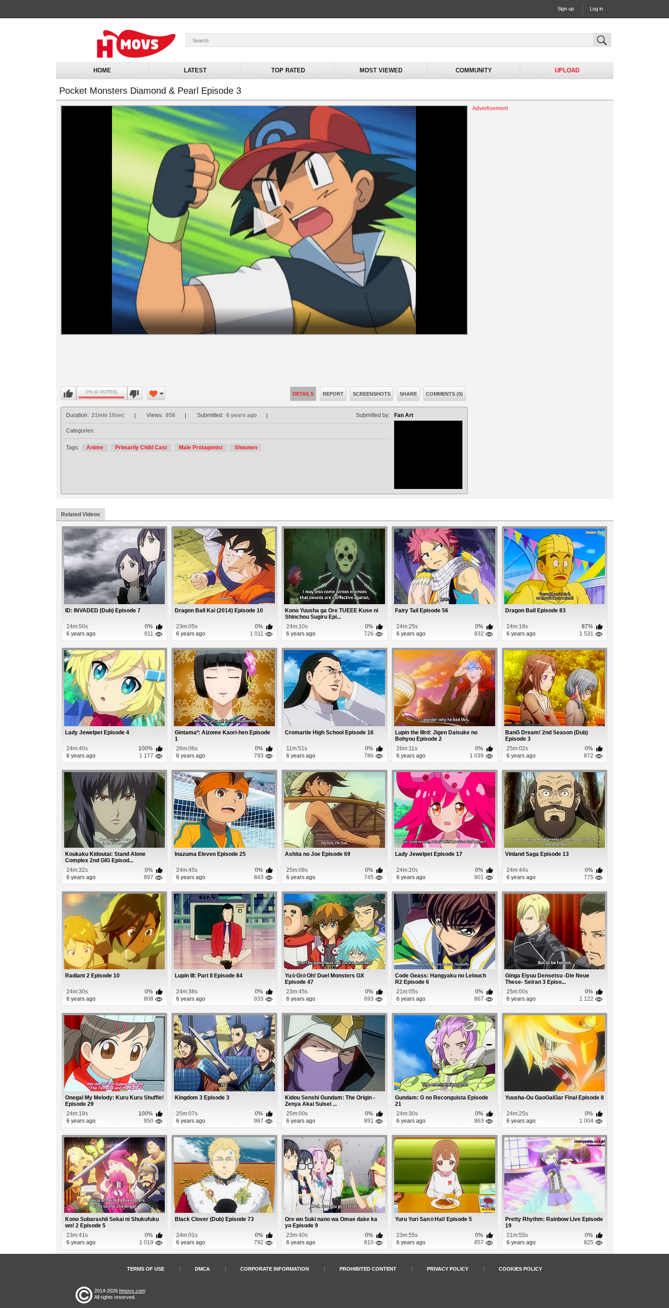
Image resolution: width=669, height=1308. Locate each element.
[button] (264, 220)
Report (333, 394)
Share (408, 394)
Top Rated (288, 70)
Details (303, 394)
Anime (94, 447)
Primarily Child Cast (141, 447)
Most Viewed (381, 70)
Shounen (245, 447)
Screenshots (371, 394)
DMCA (202, 1269)
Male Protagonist (201, 447)
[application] (264, 220)
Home (102, 70)
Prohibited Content (368, 1269)
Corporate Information (274, 1269)
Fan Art (403, 415)
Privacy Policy (447, 1269)
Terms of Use (145, 1269)
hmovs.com (132, 1290)
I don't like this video (134, 394)
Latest (195, 70)
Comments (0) (444, 394)
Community (474, 70)
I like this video (68, 394)
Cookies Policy (520, 1269)
